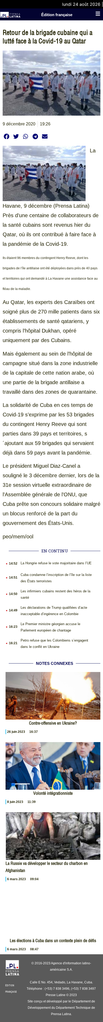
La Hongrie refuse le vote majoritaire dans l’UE (56, 563)
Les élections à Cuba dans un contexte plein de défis (53, 940)
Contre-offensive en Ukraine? (53, 723)
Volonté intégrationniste (53, 793)
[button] (6, 136)
